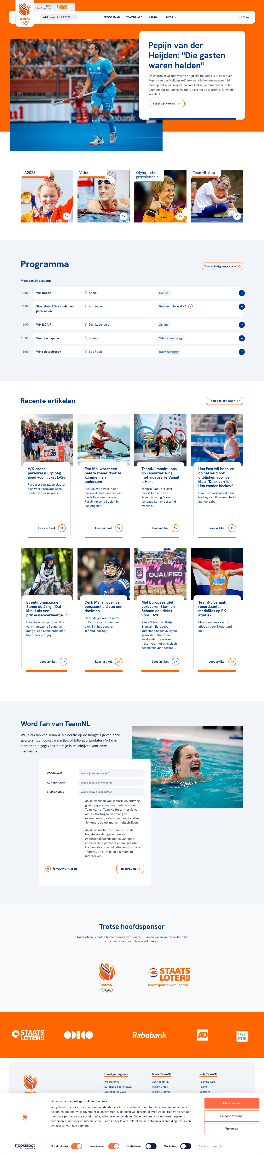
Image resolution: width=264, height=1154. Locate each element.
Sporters (204, 1091)
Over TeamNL (160, 1081)
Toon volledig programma (220, 266)
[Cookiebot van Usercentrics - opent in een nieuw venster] (25, 1146)
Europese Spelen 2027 (118, 1086)
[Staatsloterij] (28, 1034)
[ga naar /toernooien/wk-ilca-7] (241, 325)
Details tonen (207, 1146)
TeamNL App (134, 17)
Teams (203, 1086)
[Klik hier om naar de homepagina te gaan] (25, 13)
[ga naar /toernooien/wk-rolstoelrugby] (241, 352)
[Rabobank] (149, 1035)
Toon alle (222, 401)
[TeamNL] (107, 976)
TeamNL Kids (160, 1086)
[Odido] (78, 1035)
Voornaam (54, 773)
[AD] (202, 1035)
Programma (112, 17)
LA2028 (152, 17)
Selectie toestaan (231, 1116)
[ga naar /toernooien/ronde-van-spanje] (241, 338)
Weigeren (231, 1128)
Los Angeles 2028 (115, 1091)
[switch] (113, 1146)
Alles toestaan (231, 1103)
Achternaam (56, 782)
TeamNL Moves (161, 1091)
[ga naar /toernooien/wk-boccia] (241, 293)
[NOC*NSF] (242, 1035)
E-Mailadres (55, 792)
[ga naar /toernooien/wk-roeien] (241, 306)
